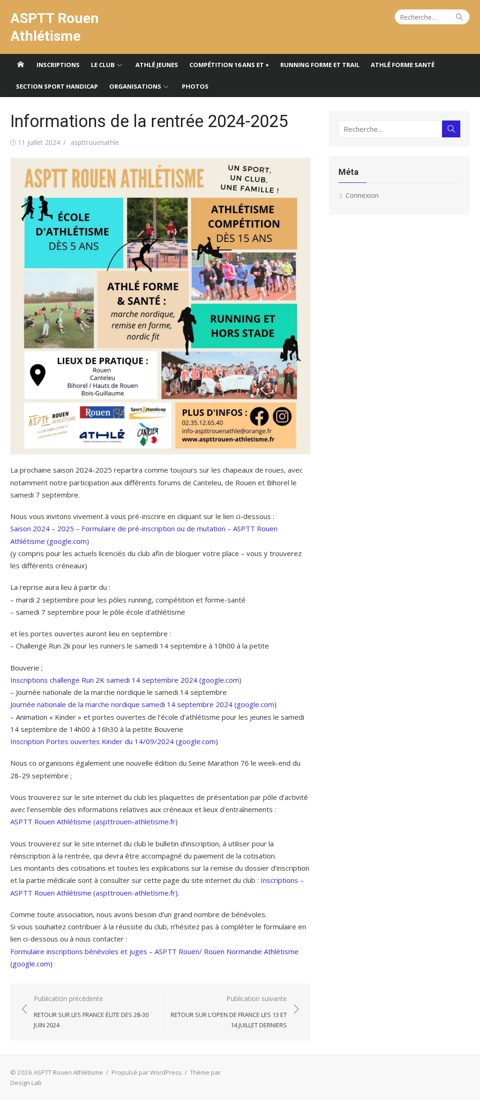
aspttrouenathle (95, 142)
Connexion (362, 195)
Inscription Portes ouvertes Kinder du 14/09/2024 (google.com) (114, 741)
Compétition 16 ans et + (229, 64)
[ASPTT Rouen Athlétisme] (20, 64)
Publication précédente (91, 1011)
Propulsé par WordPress (147, 1072)
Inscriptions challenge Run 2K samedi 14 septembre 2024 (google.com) (125, 680)
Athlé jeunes (156, 64)
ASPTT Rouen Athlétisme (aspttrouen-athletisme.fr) (94, 821)
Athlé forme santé (403, 64)
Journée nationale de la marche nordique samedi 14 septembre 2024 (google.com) (143, 704)
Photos (195, 86)
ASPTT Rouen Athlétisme (54, 27)
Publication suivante (229, 1011)
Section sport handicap (57, 86)
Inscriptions (58, 64)
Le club (103, 64)
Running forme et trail (320, 64)
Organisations (135, 86)
